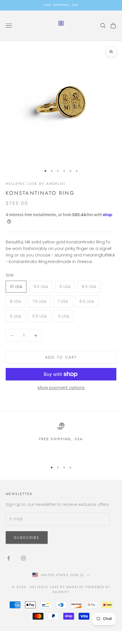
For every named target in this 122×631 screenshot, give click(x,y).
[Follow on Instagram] (23, 558)
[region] (61, 440)
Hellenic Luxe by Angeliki (36, 183)
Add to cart (61, 357)
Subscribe (26, 537)
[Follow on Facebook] (8, 558)
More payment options (61, 387)
